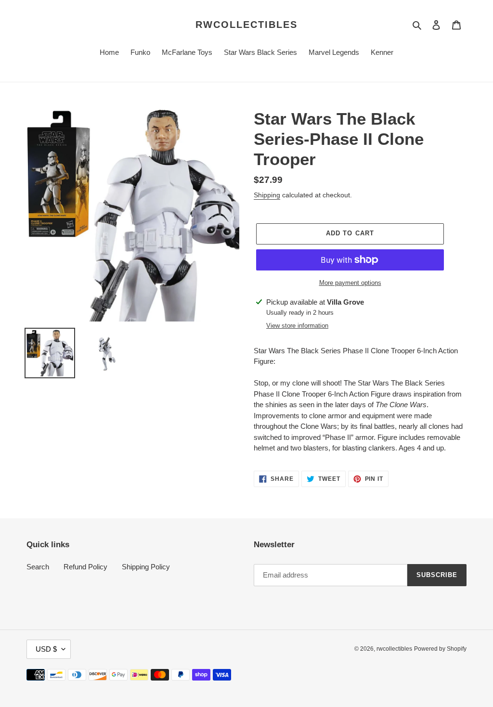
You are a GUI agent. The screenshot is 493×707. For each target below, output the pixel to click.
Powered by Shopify (440, 648)
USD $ (46, 649)
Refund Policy (85, 567)
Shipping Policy (146, 567)
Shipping (267, 195)
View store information (297, 325)
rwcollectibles (246, 24)
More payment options (350, 282)
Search (37, 567)
